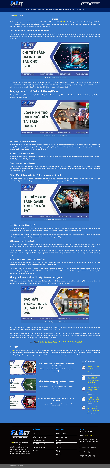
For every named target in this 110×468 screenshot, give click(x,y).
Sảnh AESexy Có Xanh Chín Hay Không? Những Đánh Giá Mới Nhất (56, 364)
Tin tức (81, 9)
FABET (28, 9)
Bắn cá (67, 9)
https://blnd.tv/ (89, 435)
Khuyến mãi (41, 9)
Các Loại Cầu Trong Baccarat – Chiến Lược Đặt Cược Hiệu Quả (56, 382)
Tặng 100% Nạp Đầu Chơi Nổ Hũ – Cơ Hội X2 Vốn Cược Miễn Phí (93, 369)
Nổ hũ (72, 9)
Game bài (55, 9)
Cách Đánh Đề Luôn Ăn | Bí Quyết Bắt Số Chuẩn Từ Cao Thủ (93, 399)
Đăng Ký (33, 9)
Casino (61, 9)
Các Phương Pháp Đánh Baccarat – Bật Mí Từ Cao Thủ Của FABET (56, 399)
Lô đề (76, 9)
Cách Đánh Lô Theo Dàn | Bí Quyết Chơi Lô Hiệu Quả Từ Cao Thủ (93, 409)
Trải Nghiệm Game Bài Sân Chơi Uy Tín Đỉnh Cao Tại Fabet (59, 342)
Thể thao (49, 9)
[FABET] (18, 4)
